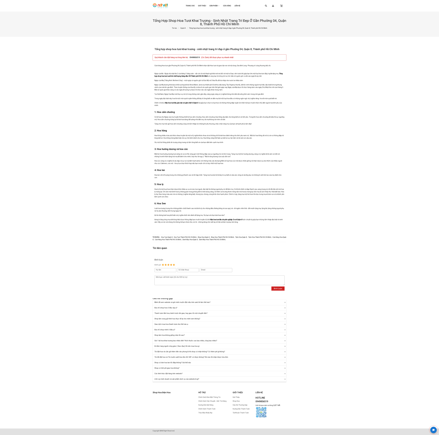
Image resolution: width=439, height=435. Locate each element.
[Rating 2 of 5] (165, 264)
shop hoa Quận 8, (204, 237)
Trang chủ (190, 6)
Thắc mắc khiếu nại (205, 413)
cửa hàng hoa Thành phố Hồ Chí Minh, (168, 239)
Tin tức (174, 28)
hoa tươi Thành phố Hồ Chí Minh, (185, 237)
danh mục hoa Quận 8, (190, 239)
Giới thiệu (202, 6)
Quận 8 (183, 28)
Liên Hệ (237, 6)
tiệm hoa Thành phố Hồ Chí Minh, (260, 237)
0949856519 (195, 57)
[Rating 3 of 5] (168, 264)
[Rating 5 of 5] (174, 264)
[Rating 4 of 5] (171, 264)
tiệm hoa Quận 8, (241, 237)
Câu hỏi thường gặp (240, 405)
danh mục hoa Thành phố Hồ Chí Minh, (212, 239)
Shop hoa (236, 401)
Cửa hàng (227, 6)
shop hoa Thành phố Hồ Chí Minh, (222, 237)
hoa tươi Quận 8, (167, 237)
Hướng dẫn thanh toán (241, 409)
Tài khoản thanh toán (241, 413)
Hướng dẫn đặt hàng (205, 405)
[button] (273, 6)
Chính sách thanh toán (206, 409)
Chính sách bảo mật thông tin (209, 397)
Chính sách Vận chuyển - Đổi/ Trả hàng (212, 401)
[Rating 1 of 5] (163, 264)
